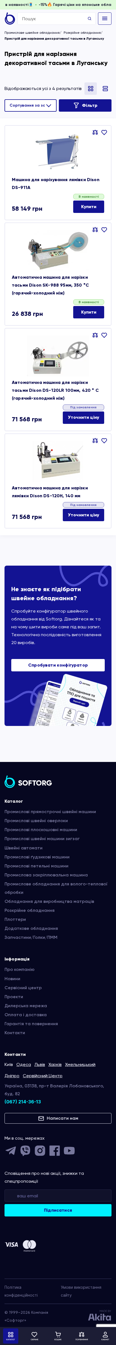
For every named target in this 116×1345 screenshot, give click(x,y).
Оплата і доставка (26, 1014)
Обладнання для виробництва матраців (49, 901)
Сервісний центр (23, 987)
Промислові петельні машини (36, 866)
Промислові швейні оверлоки (36, 820)
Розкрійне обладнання (82, 33)
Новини (12, 978)
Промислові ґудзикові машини (37, 857)
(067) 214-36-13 (23, 1102)
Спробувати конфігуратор (58, 665)
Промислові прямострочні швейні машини (50, 811)
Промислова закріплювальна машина (46, 875)
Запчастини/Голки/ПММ (31, 937)
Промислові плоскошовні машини (41, 829)
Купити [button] (89, 206)
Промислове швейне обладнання (32, 33)
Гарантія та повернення (31, 1023)
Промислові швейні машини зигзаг (42, 838)
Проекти (14, 996)
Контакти (15, 1032)
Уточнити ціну (83, 417)
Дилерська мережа (26, 1005)
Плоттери (15, 919)
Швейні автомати (24, 848)
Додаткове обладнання (31, 928)
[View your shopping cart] (58, 1336)
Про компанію (20, 969)
